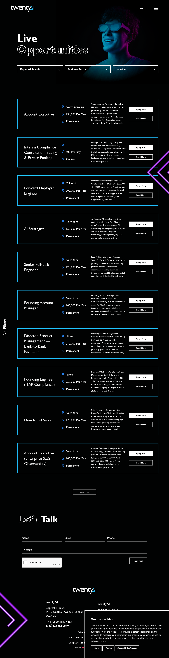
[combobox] (143, 8)
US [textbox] (141, 8)
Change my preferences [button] (127, 648)
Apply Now (141, 109)
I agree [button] (96, 648)
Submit (138, 561)
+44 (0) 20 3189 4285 (59, 621)
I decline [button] (108, 648)
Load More (84, 492)
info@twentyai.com (57, 625)
